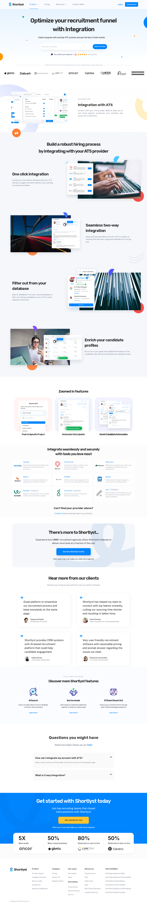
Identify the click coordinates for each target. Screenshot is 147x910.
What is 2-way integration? (50, 775)
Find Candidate (111, 869)
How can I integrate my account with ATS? (59, 758)
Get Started (131, 4)
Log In (120, 4)
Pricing (47, 4)
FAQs (89, 745)
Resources (60, 4)
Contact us (59, 513)
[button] (73, 758)
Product (32, 4)
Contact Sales (78, 4)
